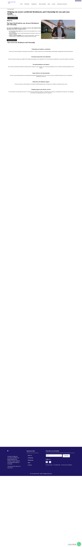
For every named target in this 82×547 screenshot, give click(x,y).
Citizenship (26, 4)
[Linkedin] (47, 462)
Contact (53, 4)
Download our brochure (62, 4)
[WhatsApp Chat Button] (79, 544)
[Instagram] (50, 462)
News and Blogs (42, 4)
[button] (27, 4)
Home (21, 4)
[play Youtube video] (58, 29)
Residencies (34, 4)
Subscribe (66, 455)
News (29, 462)
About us (30, 455)
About (49, 4)
